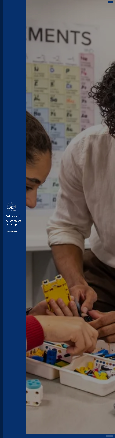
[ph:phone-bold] (1, 3)
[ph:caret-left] (107, 436)
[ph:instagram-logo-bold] (1, 433)
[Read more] (1, 433)
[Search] (107, 2)
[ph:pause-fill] (112, 436)
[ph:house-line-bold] (1, 5)
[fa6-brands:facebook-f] (1, 434)
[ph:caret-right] (110, 436)
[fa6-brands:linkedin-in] (1, 436)
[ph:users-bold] (1, 1)
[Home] (9, 209)
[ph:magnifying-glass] (107, 2)
